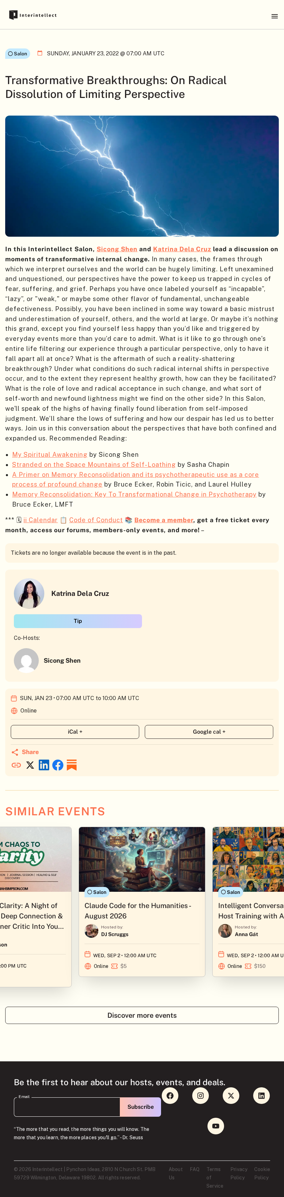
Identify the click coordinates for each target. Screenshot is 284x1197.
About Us (176, 1173)
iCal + (75, 731)
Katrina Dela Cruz (182, 249)
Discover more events (142, 1015)
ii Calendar (41, 520)
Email (24, 1096)
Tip (78, 621)
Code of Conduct (96, 520)
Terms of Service (214, 1178)
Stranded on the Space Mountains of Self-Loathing (94, 464)
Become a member (163, 520)
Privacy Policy (238, 1173)
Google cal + (209, 731)
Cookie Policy (262, 1173)
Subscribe (140, 1107)
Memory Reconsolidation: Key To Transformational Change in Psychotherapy (134, 494)
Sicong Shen (117, 249)
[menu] (274, 16)
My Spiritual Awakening (50, 454)
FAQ (194, 1169)
